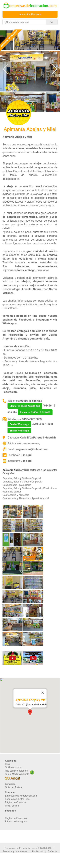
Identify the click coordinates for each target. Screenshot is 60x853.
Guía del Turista (13, 787)
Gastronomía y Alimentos (15, 494)
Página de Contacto (15, 802)
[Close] (43, 693)
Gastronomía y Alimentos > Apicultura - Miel (25, 498)
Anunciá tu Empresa (30, 14)
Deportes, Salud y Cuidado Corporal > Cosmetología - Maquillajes (22, 483)
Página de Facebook (16, 818)
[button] (30, 712)
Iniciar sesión (12, 805)
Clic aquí (26, 455)
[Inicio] (30, 5)
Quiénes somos (13, 767)
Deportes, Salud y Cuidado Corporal (21, 478)
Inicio (7, 764)
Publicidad (37, 851)
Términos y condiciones (15, 851)
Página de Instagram (16, 821)
